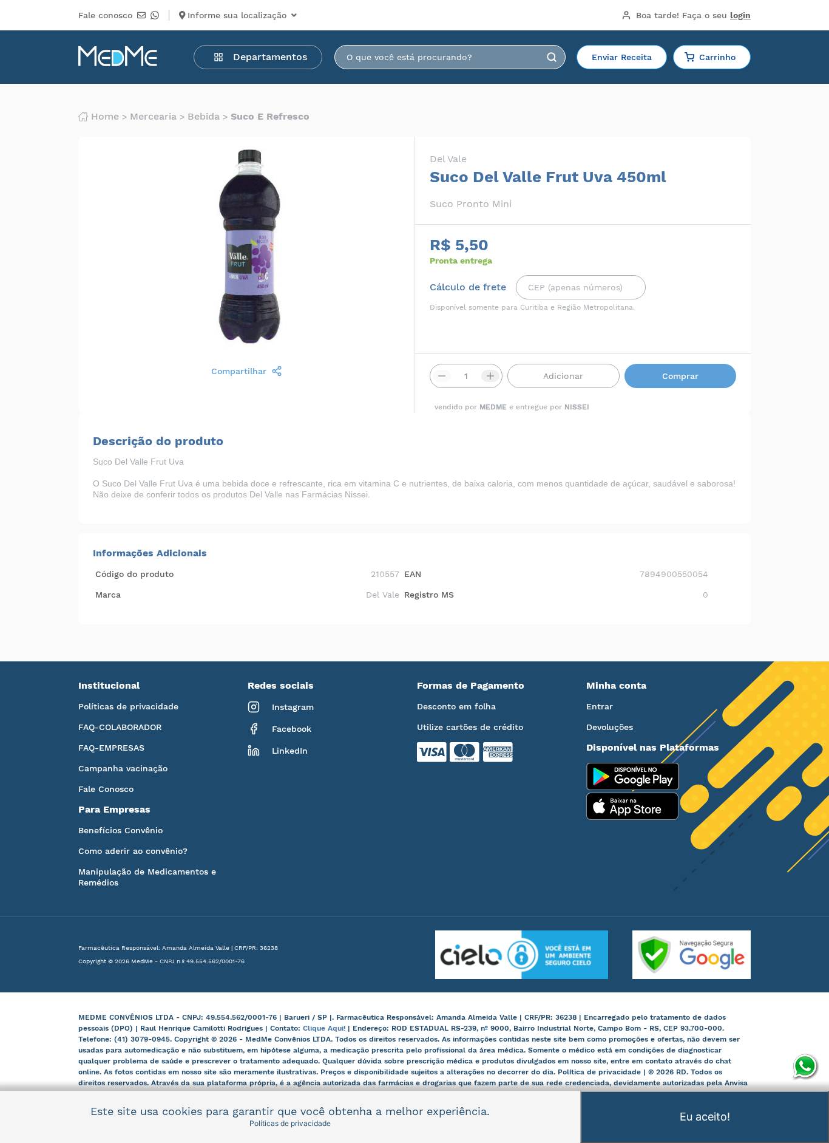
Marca (108, 594)
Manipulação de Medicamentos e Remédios (147, 877)
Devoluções (609, 727)
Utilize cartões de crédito (470, 727)
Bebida (204, 116)
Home (105, 116)
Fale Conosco (106, 789)
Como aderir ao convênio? (133, 851)
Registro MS (429, 594)
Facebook (291, 729)
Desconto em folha (456, 706)
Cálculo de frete (468, 287)
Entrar (599, 706)
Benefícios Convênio (120, 830)
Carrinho (717, 57)
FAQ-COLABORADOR (119, 727)
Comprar (680, 376)
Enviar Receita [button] (622, 57)
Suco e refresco (270, 116)
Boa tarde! (693, 15)
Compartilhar (238, 371)
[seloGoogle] (679, 954)
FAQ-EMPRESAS (111, 747)
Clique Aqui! (325, 1028)
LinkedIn (290, 751)
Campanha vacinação (122, 768)
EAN (412, 574)
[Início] (117, 57)
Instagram (293, 707)
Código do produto (134, 574)
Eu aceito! (705, 1116)
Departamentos (270, 57)
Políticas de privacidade (128, 706)
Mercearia (153, 116)
